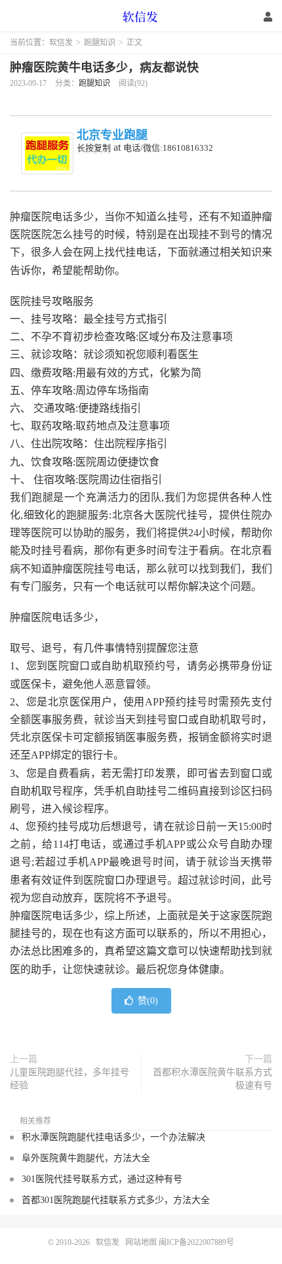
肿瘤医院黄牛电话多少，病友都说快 (104, 67)
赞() (148, 1001)
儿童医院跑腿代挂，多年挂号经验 (69, 1078)
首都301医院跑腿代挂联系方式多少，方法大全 (116, 1200)
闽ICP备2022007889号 (196, 1242)
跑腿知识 (99, 42)
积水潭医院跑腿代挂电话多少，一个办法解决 (113, 1137)
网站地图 (141, 1242)
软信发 (141, 16)
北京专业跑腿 (112, 135)
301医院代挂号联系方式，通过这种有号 (102, 1179)
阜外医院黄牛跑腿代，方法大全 (86, 1158)
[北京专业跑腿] (47, 153)
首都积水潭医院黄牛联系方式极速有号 (212, 1078)
